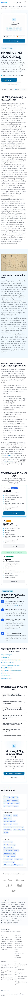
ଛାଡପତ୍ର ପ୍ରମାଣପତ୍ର (19, 945)
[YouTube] (7, 990)
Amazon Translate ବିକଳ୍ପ (6, 945)
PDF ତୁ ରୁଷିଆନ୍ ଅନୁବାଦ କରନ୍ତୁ (21, 981)
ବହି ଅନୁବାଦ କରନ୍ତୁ (18, 859)
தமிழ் (12, 918)
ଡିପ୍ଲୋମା (15, 824)
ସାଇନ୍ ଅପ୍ (17, 605)
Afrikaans (3, 902)
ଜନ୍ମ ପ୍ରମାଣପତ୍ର (7, 815)
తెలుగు (15, 918)
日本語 (2, 910)
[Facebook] (4, 990)
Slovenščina (19, 916)
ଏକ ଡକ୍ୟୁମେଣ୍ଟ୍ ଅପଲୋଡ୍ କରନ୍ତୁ (13, 773)
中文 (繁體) (15, 922)
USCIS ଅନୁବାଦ (18, 937)
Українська (18, 920)
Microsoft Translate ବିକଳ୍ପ (7, 947)
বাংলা (24, 902)
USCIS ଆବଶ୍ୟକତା (9, 462)
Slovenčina (13, 916)
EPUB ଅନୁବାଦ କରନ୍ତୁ (8, 859)
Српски (3, 918)
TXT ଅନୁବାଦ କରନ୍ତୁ (18, 864)
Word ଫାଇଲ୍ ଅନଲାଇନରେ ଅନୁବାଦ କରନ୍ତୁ (11, 660)
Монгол (3, 912)
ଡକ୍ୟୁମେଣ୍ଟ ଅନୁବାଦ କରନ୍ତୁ (9, 80)
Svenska (8, 918)
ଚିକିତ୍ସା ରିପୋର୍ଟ (17, 829)
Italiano (24, 908)
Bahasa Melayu (12, 912)
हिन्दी (6, 908)
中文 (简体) (9, 922)
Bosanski (3, 904)
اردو (23, 920)
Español (3, 906)
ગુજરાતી (22, 906)
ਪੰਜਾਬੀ (6, 914)
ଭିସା (23, 829)
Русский (8, 916)
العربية (7, 902)
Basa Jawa (7, 910)
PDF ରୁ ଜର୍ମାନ (6, 803)
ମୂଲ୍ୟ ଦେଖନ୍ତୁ (14, 777)
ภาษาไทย (19, 918)
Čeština (8, 904)
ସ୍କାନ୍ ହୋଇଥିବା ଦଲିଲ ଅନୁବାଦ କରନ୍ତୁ (11, 850)
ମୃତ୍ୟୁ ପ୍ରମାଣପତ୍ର (7, 824)
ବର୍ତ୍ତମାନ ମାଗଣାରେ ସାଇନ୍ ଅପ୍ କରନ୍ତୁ (10, 84)
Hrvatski (10, 908)
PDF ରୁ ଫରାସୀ (15, 797)
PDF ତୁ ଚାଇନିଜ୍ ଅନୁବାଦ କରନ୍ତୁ (21, 976)
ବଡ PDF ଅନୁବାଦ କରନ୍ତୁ (8, 847)
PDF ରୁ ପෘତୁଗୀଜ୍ (15, 803)
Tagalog (9, 920)
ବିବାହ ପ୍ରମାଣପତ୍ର (7, 818)
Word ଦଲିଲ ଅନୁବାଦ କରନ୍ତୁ (9, 844)
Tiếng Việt (3, 922)
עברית (2, 908)
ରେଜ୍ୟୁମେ (17, 955)
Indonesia (20, 908)
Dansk (12, 904)
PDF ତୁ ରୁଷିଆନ (7, 806)
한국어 (18, 910)
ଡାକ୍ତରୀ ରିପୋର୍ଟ (18, 939)
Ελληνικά (21, 904)
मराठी (7, 912)
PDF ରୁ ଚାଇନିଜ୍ (15, 800)
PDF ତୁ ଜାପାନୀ (15, 806)
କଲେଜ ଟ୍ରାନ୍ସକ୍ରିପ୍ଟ (8, 827)
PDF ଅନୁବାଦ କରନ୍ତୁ (8, 842)
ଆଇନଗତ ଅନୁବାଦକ (5, 675)
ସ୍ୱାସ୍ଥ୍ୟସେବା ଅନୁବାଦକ (6, 678)
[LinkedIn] (2, 990)
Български (20, 902)
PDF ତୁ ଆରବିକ (7, 800)
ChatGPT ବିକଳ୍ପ (4, 937)
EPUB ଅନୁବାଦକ (5, 657)
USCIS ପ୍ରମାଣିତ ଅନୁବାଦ (7, 673)
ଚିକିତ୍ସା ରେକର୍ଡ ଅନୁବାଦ (6, 655)
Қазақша (13, 910)
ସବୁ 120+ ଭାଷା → (18, 983)
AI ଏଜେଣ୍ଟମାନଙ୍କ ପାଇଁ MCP (7, 979)
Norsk (25, 912)
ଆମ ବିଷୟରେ (4, 931)
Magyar (15, 908)
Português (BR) (15, 914)
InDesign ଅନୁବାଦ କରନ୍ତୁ (9, 862)
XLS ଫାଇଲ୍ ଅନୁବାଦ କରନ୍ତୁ (7, 662)
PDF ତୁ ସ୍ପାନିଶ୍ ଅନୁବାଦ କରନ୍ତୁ (21, 964)
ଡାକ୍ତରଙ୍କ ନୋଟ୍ (18, 957)
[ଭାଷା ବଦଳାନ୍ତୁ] (14, 36)
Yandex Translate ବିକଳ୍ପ (6, 943)
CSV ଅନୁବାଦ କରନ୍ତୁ (8, 864)
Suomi (13, 906)
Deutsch (16, 904)
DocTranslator (5, 929)
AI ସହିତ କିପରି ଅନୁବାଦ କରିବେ (7, 977)
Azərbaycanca (13, 902)
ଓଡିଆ (2, 914)
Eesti (7, 906)
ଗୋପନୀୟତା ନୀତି (18, 931)
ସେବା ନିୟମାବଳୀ (10, 931)
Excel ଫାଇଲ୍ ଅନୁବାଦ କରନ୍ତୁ (9, 853)
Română (3, 916)
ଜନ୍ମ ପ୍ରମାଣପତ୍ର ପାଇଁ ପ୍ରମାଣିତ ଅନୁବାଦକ (11, 670)
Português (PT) (23, 914)
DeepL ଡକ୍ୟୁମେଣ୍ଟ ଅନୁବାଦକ (7, 941)
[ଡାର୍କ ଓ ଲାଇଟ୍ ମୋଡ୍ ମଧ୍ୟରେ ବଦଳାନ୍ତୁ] (14, 2)
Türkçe (13, 920)
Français (18, 906)
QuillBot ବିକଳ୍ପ (4, 949)
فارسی (10, 906)
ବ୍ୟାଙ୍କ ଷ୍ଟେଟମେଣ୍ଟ (18, 827)
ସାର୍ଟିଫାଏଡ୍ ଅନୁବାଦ (5, 455)
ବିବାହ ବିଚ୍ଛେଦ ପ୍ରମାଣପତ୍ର (9, 821)
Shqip (24, 916)
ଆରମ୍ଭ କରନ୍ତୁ (14, 513)
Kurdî (22, 910)
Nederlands (19, 912)
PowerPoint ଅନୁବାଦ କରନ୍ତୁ (9, 856)
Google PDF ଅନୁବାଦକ (6, 668)
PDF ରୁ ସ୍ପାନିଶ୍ (7, 797)
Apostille (6, 832)
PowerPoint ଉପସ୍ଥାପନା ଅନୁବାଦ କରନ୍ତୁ (10, 665)
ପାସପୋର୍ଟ (15, 815)
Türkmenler (3, 920)
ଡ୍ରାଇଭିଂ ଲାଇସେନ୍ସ (7, 829)
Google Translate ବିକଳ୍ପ (6, 939)
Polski (9, 914)
